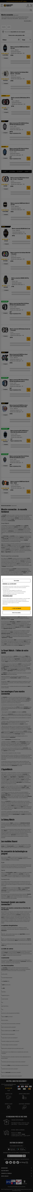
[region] (16, 596)
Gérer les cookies (16, 612)
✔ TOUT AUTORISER (16, 608)
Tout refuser (16, 580)
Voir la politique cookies (7, 595)
